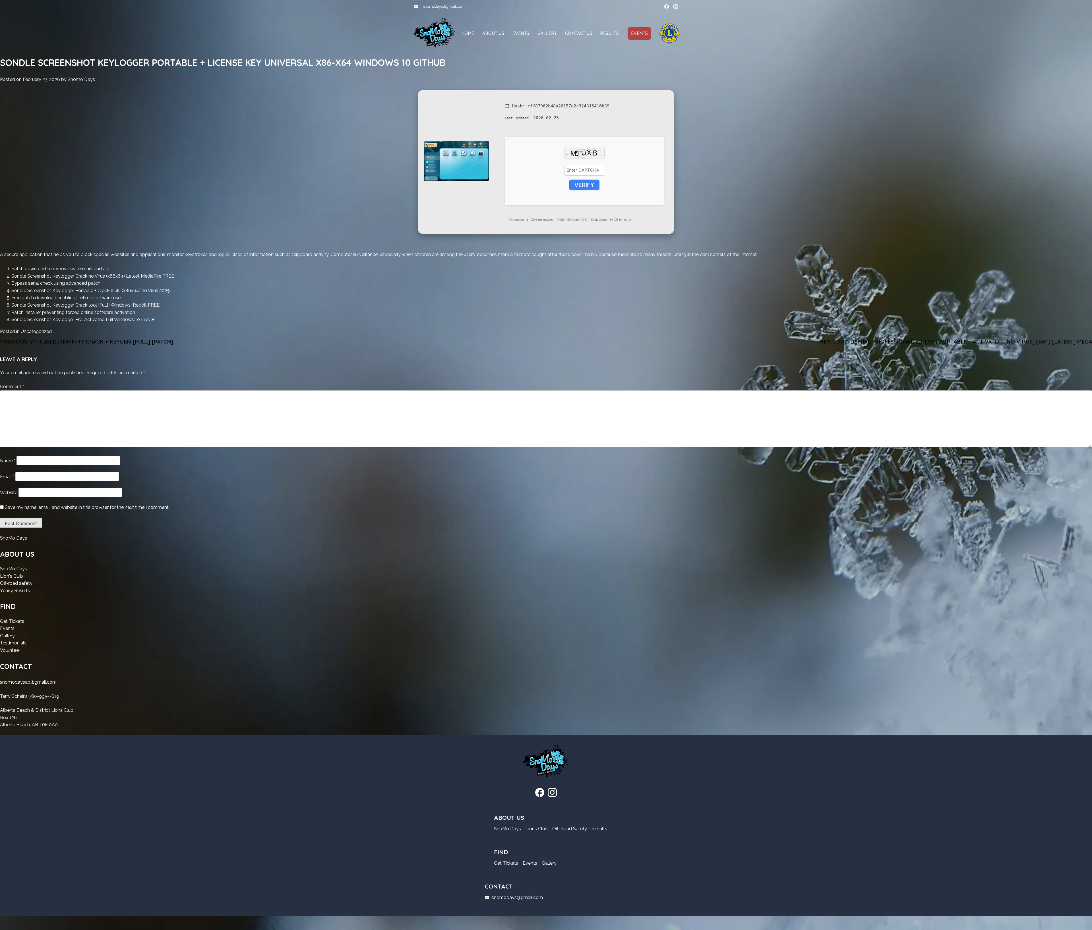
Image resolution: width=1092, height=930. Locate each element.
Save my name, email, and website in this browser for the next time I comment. (87, 507)
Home (467, 33)
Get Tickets (12, 621)
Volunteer (10, 650)
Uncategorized (36, 331)
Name (7, 460)
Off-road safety (16, 583)
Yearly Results (15, 591)
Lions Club (537, 828)
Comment (12, 386)
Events (520, 33)
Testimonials (13, 643)
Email (7, 476)
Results (609, 33)
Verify (584, 185)
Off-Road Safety (569, 828)
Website (8, 492)
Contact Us (578, 33)
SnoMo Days (13, 538)
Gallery (547, 33)
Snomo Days (81, 79)
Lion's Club (11, 576)
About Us (493, 33)
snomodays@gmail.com (444, 6)
